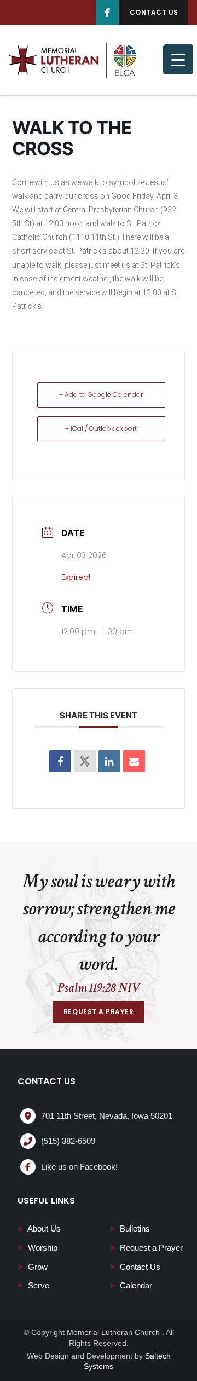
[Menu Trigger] (178, 59)
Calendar (130, 1285)
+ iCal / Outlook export (101, 428)
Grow (33, 1266)
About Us (39, 1228)
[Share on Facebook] (60, 761)
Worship (37, 1247)
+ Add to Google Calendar (101, 394)
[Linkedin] (109, 761)
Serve (33, 1285)
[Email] (134, 761)
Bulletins (129, 1228)
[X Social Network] (85, 761)
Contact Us (134, 1266)
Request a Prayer (146, 1247)
